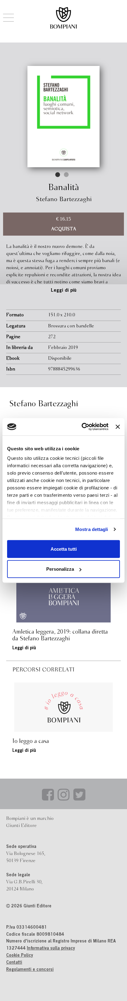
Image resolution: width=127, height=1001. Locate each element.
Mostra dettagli (91, 529)
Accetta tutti (64, 548)
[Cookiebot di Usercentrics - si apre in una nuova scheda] (82, 427)
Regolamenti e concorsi (30, 970)
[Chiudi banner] (118, 426)
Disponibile (60, 358)
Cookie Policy (19, 956)
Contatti (14, 963)
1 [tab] (58, 175)
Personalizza (60, 569)
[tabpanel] (63, 116)
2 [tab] (66, 175)
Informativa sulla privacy (51, 948)
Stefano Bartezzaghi (64, 199)
